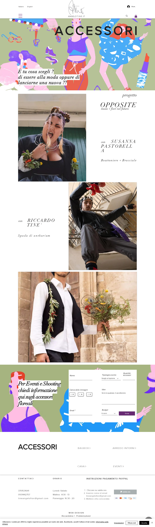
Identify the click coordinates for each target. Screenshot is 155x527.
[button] (20, 16)
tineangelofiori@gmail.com (98, 496)
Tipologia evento (109, 375)
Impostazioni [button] (119, 523)
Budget (105, 410)
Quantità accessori (127, 374)
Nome (72, 376)
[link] (136, 16)
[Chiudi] (152, 523)
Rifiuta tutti (132, 523)
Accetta (144, 523)
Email (72, 411)
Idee (103, 390)
